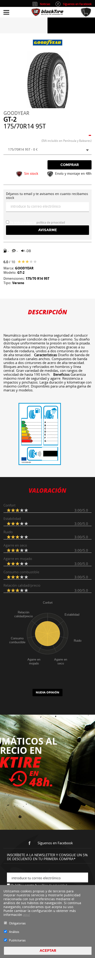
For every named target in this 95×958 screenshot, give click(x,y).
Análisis (14, 932)
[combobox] (47, 150)
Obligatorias (17, 923)
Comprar (69, 165)
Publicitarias (17, 940)
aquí (26, 914)
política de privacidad (50, 222)
